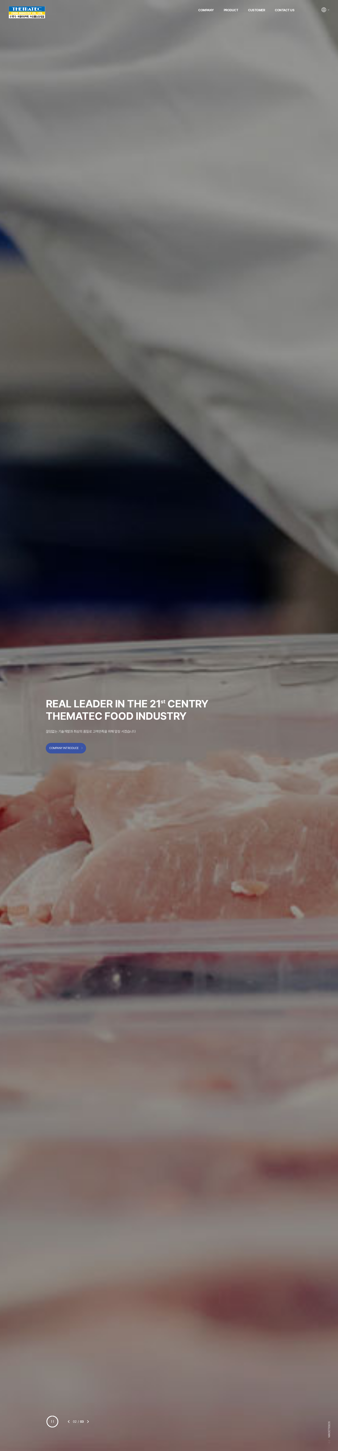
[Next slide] (88, 1422)
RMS (27, 12)
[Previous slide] (68, 1422)
